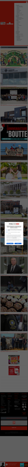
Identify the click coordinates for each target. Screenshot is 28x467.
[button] (14, 233)
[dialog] (14, 233)
